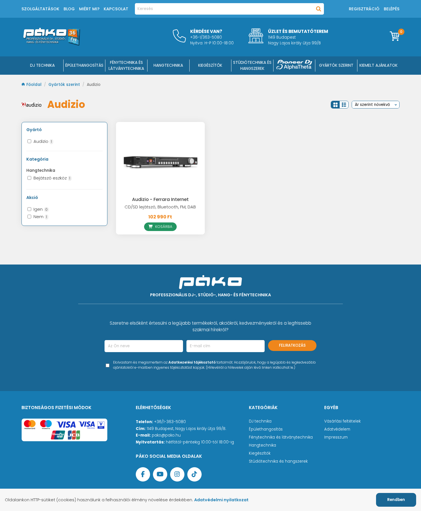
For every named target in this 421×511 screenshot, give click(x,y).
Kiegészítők (259, 453)
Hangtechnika (262, 445)
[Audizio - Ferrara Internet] (160, 160)
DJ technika (260, 421)
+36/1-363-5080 (170, 422)
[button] (335, 104)
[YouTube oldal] (160, 474)
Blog (69, 9)
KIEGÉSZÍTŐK (210, 65)
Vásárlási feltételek (342, 421)
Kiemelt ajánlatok (378, 65)
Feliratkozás (292, 345)
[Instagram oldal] (177, 474)
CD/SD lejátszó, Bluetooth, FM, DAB (160, 207)
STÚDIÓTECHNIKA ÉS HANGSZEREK (252, 65)
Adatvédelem (337, 429)
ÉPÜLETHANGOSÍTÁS (84, 65)
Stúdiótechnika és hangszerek (278, 461)
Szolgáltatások (40, 9)
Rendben (396, 499)
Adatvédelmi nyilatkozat (221, 500)
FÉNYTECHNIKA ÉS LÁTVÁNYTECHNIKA (126, 65)
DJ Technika (42, 65)
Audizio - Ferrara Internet (160, 199)
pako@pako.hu (166, 435)
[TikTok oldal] (194, 474)
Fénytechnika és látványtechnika (281, 437)
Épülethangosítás (266, 429)
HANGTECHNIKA (168, 65)
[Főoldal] (51, 44)
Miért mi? (89, 9)
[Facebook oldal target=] (143, 474)
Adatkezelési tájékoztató (192, 362)
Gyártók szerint (336, 65)
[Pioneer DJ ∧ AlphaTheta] (294, 65)
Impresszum (336, 437)
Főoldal (34, 84)
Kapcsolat (116, 9)
